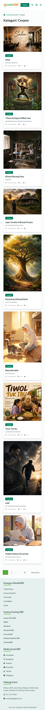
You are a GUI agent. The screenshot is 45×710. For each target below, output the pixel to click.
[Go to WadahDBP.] (4, 15)
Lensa (5, 605)
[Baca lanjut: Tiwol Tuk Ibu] (22, 402)
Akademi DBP (8, 630)
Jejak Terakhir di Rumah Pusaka (19, 222)
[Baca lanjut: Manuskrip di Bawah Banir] (22, 263)
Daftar (24, 5)
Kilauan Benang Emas (14, 176)
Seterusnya (35, 572)
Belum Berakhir (12, 370)
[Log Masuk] (37, 5)
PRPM (5, 622)
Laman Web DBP (9, 618)
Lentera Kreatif (9, 593)
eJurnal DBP (8, 634)
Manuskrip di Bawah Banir (16, 299)
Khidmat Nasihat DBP (11, 638)
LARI (7, 503)
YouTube (9, 667)
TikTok (8, 671)
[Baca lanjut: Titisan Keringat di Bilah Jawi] (22, 91)
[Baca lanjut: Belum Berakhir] (22, 337)
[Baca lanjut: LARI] (22, 468)
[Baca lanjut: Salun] (22, 39)
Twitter (9, 663)
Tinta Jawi (7, 597)
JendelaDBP (8, 642)
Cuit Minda (7, 601)
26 (25, 572)
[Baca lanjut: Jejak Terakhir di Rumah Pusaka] (22, 201)
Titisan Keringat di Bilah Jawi (18, 118)
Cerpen (9, 56)
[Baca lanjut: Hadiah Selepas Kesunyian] (22, 530)
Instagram (9, 659)
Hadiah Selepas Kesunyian (17, 554)
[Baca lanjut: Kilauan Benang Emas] (22, 150)
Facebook (9, 655)
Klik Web (6, 626)
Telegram (9, 675)
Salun (7, 60)
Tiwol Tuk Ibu (11, 429)
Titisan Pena (8, 589)
